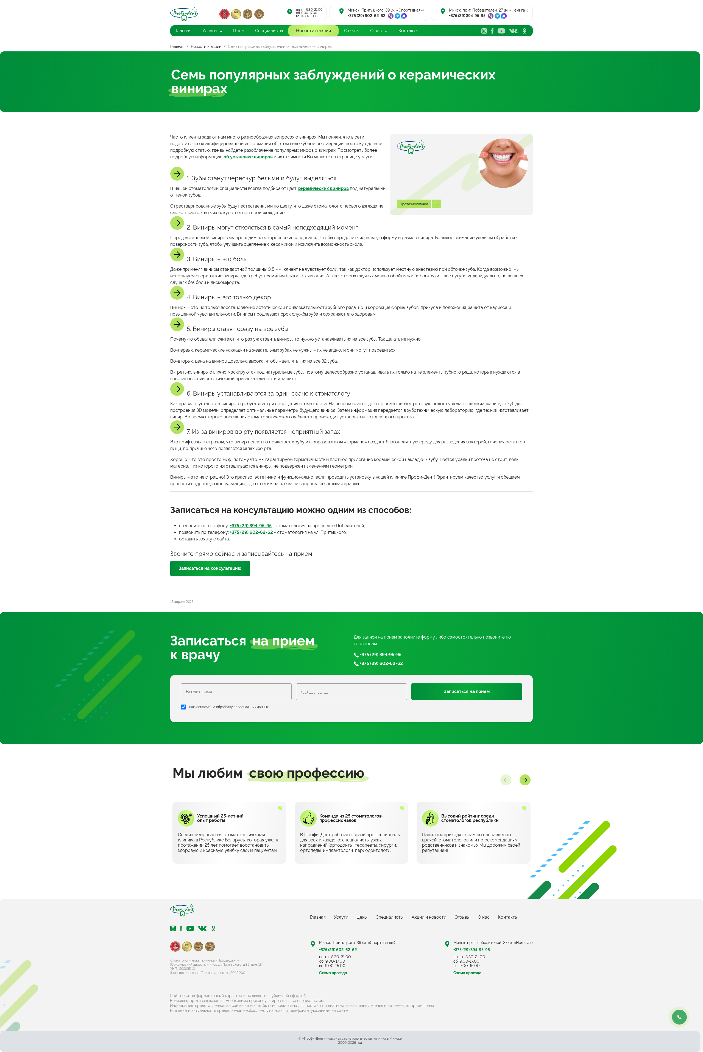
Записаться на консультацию (210, 568)
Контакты (508, 917)
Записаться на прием (467, 691)
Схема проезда (333, 973)
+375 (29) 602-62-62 (367, 15)
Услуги (341, 917)
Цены (361, 917)
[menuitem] (183, 30)
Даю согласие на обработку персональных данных (229, 707)
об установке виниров (248, 156)
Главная (318, 917)
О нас (484, 917)
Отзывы (462, 917)
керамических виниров (323, 188)
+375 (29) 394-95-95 (467, 15)
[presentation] (505, 779)
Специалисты (389, 917)
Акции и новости (429, 917)
